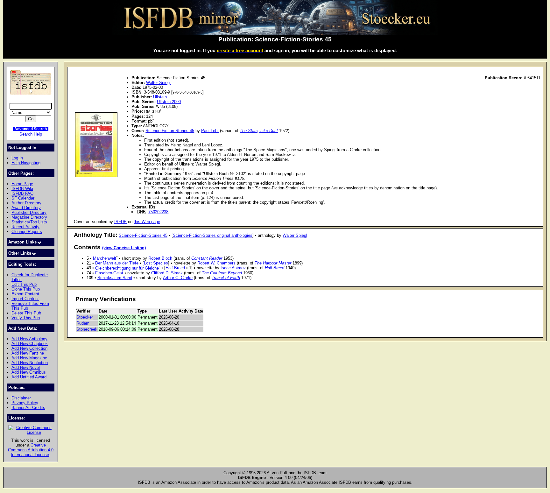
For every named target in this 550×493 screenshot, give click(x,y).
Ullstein (160, 97)
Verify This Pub (25, 317)
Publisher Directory (28, 212)
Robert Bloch (160, 258)
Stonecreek (86, 329)
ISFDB (120, 221)
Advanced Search (30, 129)
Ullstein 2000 (169, 101)
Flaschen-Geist (109, 273)
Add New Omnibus (28, 372)
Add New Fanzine (27, 353)
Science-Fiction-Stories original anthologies (212, 235)
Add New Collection (29, 348)
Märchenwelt (104, 258)
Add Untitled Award (28, 377)
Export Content (25, 294)
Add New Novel (25, 367)
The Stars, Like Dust (259, 130)
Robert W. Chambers (216, 263)
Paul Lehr (210, 130)
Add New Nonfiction (29, 362)
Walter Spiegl (158, 82)
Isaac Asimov (233, 268)
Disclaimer (21, 398)
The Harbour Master (273, 263)
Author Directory (26, 203)
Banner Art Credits (28, 407)
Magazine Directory (29, 217)
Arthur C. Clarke (178, 277)
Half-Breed (175, 268)
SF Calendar (22, 198)
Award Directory (26, 207)
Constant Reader (206, 258)
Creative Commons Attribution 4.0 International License (30, 450)
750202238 (158, 211)
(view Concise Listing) (124, 248)
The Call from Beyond (222, 273)
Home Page (22, 183)
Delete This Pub (26, 313)
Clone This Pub (25, 289)
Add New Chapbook (29, 343)
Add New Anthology (29, 338)
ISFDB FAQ (22, 193)
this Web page (147, 221)
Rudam (82, 323)
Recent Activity (25, 226)
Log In (17, 158)
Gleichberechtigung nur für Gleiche (127, 268)
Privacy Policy (24, 402)
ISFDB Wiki (22, 188)
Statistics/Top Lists (29, 222)
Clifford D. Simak (167, 273)
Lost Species (156, 263)
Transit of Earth (226, 277)
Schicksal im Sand (114, 277)
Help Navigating (25, 162)
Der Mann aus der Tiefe (116, 263)
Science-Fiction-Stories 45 (169, 130)
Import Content (25, 298)
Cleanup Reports (26, 231)
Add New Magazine (29, 358)
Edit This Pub (24, 284)
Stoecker (84, 317)
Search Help (30, 134)
